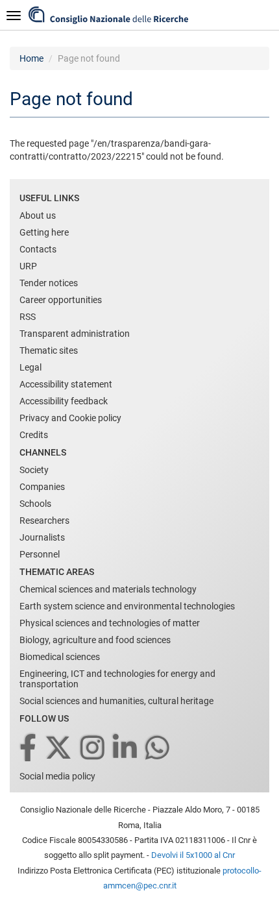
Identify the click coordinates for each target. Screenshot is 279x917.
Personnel (39, 554)
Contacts (37, 249)
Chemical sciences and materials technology (108, 589)
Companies (42, 487)
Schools (35, 503)
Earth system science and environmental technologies (127, 606)
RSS (27, 317)
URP (28, 266)
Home (31, 58)
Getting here (44, 232)
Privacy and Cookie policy (70, 418)
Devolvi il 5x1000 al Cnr (193, 855)
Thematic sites (48, 350)
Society (34, 470)
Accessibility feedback (63, 401)
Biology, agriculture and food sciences (95, 640)
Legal (30, 367)
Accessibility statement (65, 384)
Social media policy (57, 776)
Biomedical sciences (59, 657)
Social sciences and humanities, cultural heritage (116, 701)
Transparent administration (74, 333)
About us (37, 215)
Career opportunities (60, 300)
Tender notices (48, 283)
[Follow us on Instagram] (93, 748)
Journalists (42, 537)
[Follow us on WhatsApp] (158, 748)
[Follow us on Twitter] (59, 748)
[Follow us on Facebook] (28, 748)
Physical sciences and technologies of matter (109, 623)
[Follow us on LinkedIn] (126, 748)
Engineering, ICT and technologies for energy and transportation (117, 678)
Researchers (44, 520)
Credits (33, 435)
